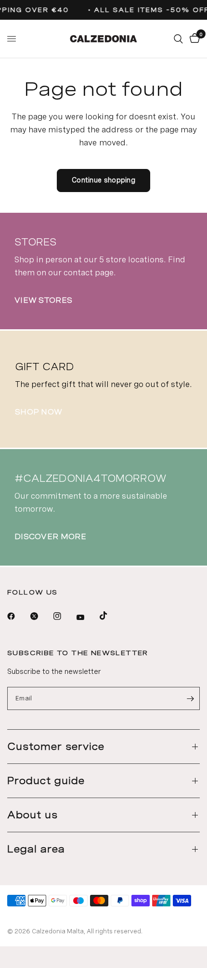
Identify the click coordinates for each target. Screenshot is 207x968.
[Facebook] (17, 616)
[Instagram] (64, 616)
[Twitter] (41, 616)
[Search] (178, 39)
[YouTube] (87, 617)
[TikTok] (110, 615)
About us (32, 815)
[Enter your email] (190, 698)
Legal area (36, 849)
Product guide (46, 781)
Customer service (55, 746)
